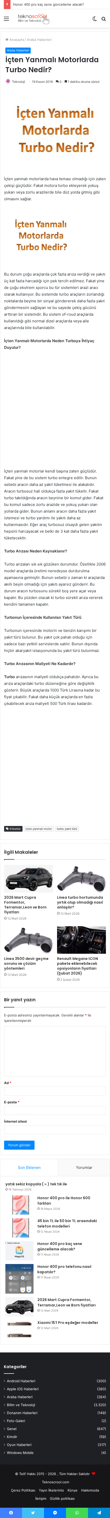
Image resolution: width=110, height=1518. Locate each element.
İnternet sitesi (15, 1121)
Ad (7, 1083)
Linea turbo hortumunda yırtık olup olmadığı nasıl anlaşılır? (80, 902)
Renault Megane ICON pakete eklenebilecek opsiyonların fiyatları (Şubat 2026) (77, 966)
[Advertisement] (55, 412)
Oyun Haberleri (19, 1445)
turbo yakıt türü (67, 829)
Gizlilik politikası (62, 1498)
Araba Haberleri (39, 40)
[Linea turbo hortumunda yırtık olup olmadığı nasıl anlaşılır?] (81, 879)
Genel (11, 1429)
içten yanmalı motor (39, 829)
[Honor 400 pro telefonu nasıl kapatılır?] (19, 1279)
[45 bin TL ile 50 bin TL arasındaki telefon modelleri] (19, 1228)
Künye (73, 1490)
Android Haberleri (21, 1381)
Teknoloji (18, 82)
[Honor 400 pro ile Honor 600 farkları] (19, 1205)
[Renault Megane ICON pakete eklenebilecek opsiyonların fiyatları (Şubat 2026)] (81, 940)
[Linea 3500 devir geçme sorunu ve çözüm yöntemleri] (28, 940)
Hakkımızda (90, 1490)
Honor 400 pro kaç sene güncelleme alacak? (48, 4)
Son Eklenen (29, 1167)
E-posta (11, 1102)
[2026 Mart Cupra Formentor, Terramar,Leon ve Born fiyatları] (28, 879)
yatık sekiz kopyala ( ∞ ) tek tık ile (36, 1184)
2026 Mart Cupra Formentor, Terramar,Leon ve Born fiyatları (25, 905)
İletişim (40, 1498)
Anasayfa (16, 40)
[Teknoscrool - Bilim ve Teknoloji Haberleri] (33, 18)
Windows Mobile (20, 1453)
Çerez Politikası (23, 1490)
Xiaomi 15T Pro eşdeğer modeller (67, 1322)
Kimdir (12, 1437)
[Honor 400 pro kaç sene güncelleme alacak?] (19, 1250)
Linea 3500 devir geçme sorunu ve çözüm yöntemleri (26, 963)
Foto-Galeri (16, 1421)
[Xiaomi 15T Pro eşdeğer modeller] (19, 1329)
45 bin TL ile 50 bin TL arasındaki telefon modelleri (67, 1223)
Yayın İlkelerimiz (51, 1490)
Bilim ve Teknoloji (21, 1405)
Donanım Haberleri (22, 1413)
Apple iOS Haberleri (23, 1389)
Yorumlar (84, 1167)
